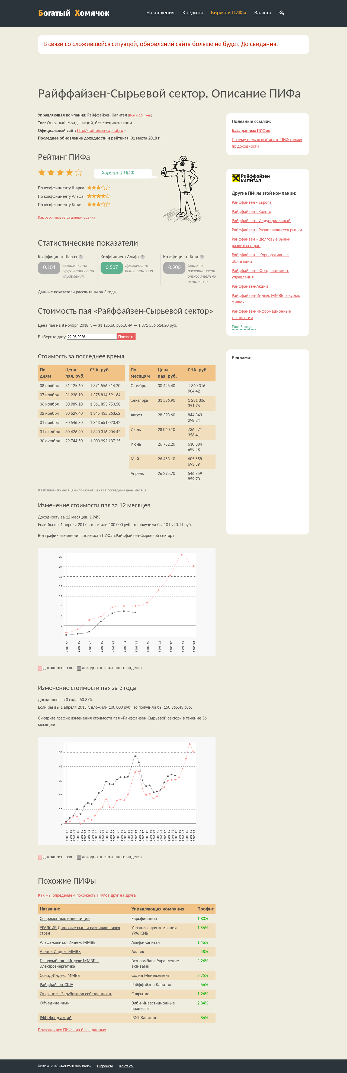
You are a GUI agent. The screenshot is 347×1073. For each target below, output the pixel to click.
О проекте (105, 1066)
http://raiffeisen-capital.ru (100, 131)
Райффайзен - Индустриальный (261, 221)
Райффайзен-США (56, 985)
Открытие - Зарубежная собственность (76, 994)
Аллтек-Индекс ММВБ (60, 952)
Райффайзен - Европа (252, 202)
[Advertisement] (268, 448)
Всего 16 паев (140, 116)
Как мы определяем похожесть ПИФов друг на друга (87, 895)
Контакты (126, 1066)
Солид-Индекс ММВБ (60, 976)
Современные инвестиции (65, 919)
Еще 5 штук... (244, 327)
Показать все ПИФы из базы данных (72, 1030)
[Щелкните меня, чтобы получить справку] (81, 257)
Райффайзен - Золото (251, 212)
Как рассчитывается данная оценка (66, 218)
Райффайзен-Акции (250, 286)
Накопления (160, 13)
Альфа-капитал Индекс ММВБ (68, 943)
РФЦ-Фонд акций (56, 1018)
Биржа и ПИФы (228, 13)
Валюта (262, 13)
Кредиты (192, 13)
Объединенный (55, 1003)
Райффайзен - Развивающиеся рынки (267, 230)
